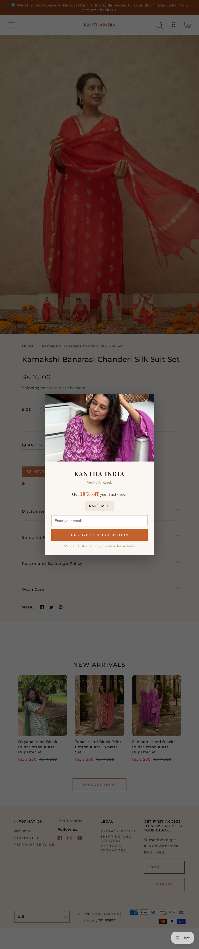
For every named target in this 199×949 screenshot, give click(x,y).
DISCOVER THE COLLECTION (99, 534)
